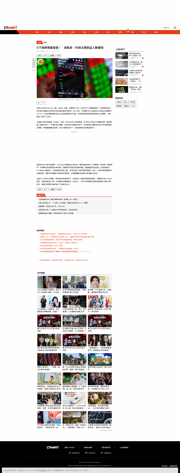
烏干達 (132, 102)
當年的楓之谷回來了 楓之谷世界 (100, 368)
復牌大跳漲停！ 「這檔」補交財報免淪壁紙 (48, 368)
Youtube (91, 453)
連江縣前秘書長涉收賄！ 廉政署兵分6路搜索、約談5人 (59, 248)
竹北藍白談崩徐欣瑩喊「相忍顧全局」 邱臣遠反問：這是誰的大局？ (49, 426)
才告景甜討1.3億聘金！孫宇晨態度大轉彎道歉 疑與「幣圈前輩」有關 (49, 310)
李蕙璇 (43, 51)
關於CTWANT (70, 447)
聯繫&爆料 (88, 447)
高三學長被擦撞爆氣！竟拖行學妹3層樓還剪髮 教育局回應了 (61, 240)
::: (26, 32)
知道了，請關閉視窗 (170, 466)
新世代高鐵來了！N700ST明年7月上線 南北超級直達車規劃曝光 (74, 406)
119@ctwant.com (82, 260)
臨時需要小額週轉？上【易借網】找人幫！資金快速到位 (74, 387)
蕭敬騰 (119, 106)
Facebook (76, 453)
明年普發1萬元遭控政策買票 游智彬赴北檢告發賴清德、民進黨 (49, 348)
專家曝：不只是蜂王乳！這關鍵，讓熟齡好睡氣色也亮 (99, 290)
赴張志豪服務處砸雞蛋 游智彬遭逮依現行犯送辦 (74, 290)
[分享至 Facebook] (33, 62)
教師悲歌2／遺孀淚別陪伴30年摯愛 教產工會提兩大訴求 (49, 387)
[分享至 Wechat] (33, 66)
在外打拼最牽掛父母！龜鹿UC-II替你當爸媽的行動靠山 (59, 251)
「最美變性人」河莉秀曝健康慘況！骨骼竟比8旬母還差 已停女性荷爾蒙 (99, 348)
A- (43, 103)
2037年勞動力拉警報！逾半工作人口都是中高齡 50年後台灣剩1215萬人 (49, 290)
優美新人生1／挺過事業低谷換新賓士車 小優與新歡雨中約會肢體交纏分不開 (67, 237)
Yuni (133, 106)
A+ (39, 103)
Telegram (107, 453)
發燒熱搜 (124, 447)
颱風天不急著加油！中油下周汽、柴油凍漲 (99, 310)
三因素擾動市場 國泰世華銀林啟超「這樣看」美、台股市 (57, 199)
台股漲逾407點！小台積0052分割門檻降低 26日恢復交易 (58, 210)
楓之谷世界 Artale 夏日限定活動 (48, 329)
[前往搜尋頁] (175, 28)
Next (34, 70)
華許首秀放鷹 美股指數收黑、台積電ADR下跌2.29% (98, 387)
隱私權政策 (43, 470)
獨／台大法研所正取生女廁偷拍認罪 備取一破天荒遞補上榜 (74, 368)
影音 (144, 32)
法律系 (119, 102)
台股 (39, 55)
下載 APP (166, 28)
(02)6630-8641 (57, 260)
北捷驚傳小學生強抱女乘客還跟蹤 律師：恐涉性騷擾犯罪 (49, 406)
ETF (45, 55)
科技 (58, 55)
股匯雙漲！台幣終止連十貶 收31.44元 (51, 206)
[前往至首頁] (10, 27)
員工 (125, 102)
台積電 (52, 55)
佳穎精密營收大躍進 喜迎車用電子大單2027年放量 (55, 213)
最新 (37, 32)
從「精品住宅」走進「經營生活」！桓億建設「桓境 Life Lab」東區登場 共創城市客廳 (74, 426)
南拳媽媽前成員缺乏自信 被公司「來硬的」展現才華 (58, 243)
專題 (155, 32)
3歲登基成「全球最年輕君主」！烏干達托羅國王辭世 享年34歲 (99, 406)
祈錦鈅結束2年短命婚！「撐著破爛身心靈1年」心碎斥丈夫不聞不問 (63, 234)
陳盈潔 (126, 106)
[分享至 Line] (33, 59)
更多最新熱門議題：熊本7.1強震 (51, 245)
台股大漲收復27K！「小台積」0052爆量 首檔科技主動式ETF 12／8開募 (63, 203)
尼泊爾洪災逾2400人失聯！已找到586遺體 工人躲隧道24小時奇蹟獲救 (74, 329)
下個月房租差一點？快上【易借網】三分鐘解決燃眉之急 (74, 310)
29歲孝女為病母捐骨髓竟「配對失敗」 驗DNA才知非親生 (99, 426)
